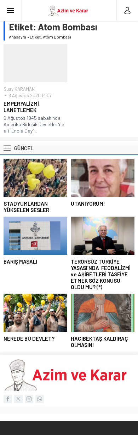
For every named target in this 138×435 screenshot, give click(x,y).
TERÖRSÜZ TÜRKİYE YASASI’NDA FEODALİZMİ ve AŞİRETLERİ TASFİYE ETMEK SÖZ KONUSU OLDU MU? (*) (101, 274)
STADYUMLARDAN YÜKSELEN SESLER (26, 206)
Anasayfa (17, 36)
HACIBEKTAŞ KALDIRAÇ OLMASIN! (99, 341)
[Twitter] (18, 399)
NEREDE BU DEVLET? (29, 338)
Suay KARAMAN (19, 89)
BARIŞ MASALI (20, 261)
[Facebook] (8, 399)
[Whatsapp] (39, 399)
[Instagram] (29, 399)
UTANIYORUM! (88, 203)
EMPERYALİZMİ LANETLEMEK (21, 106)
